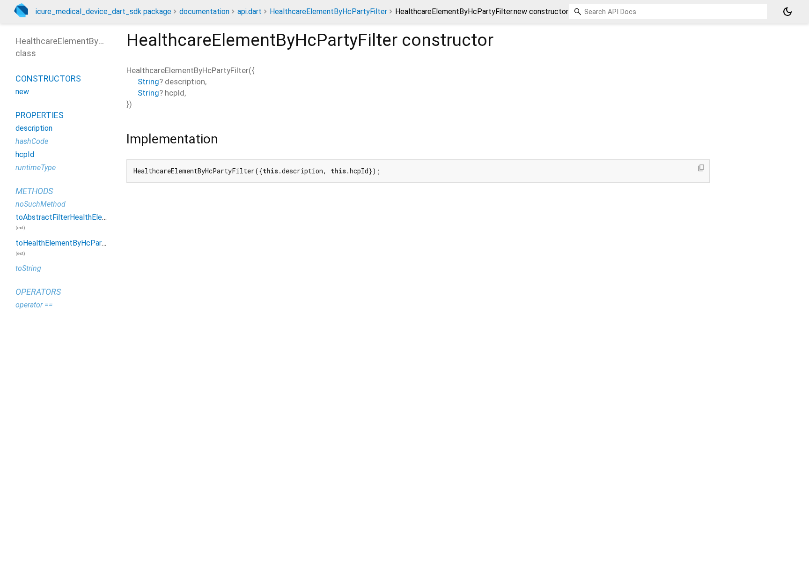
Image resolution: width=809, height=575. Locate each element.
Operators (38, 292)
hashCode (31, 141)
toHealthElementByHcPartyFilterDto (77, 243)
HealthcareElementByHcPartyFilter (328, 11)
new (22, 91)
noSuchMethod (40, 204)
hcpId (24, 154)
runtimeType (35, 167)
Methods (34, 191)
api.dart (249, 11)
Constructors (48, 78)
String (148, 81)
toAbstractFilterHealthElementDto (73, 217)
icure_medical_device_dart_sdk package (103, 11)
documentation (204, 11)
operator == (34, 304)
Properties (39, 115)
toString (28, 268)
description (33, 128)
